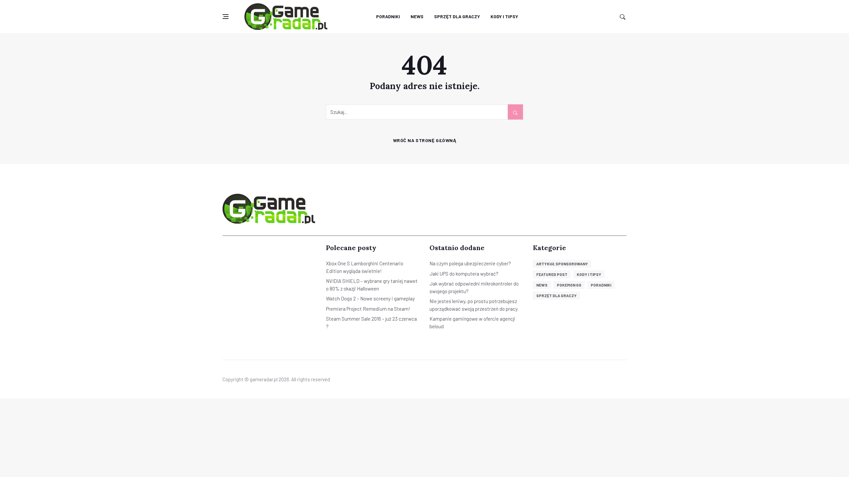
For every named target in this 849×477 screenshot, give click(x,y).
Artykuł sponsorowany (562, 263)
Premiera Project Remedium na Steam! (368, 309)
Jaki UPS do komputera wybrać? (463, 274)
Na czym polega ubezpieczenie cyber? (470, 263)
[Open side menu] (226, 16)
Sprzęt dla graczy (457, 16)
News (417, 16)
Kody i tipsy (504, 16)
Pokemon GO (569, 285)
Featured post (551, 274)
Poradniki (388, 16)
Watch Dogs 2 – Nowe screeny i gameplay (370, 298)
